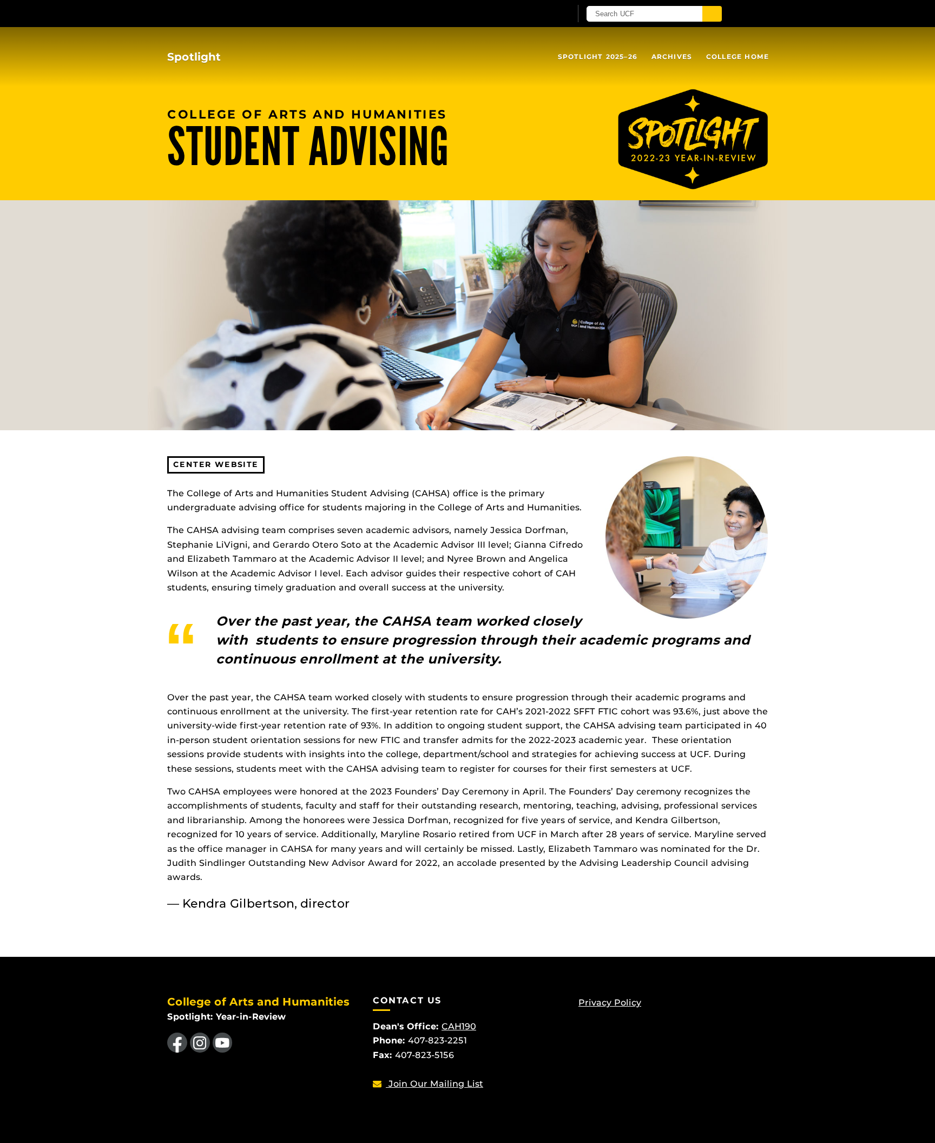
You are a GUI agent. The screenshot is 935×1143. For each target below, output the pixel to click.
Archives (672, 56)
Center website (216, 464)
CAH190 (459, 1026)
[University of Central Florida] (293, 13)
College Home (737, 56)
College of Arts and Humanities (258, 1001)
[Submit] (712, 14)
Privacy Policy (609, 1002)
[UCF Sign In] (536, 14)
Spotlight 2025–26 (597, 56)
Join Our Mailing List (434, 1084)
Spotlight (194, 56)
